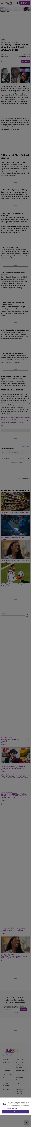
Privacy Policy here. (12, 1108)
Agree (15, 1111)
